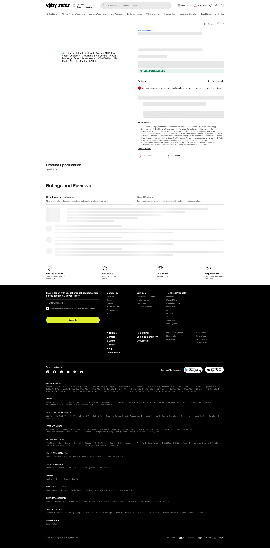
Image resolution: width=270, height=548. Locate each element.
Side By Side (154, 432)
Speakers (213, 416)
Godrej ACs (110, 387)
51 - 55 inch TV (68, 405)
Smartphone (111, 300)
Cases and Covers (127, 490)
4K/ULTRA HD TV (135, 403)
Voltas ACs (61, 387)
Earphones (100, 456)
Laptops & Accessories (97, 14)
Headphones (87, 456)
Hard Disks (164, 501)
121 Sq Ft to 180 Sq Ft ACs (132, 391)
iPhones (64, 490)
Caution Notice (201, 339)
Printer (126, 513)
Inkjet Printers (138, 513)
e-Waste (111, 341)
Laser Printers (153, 513)
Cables (89, 490)
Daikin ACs (74, 387)
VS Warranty (141, 303)
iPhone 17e (170, 307)
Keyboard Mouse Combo (78, 501)
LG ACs (85, 387)
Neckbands (73, 456)
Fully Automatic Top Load (131, 430)
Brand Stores (206, 14)
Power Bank (111, 490)
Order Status (113, 352)
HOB (177, 443)
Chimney (77, 443)
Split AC (66, 430)
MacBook (60, 513)
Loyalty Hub (219, 14)
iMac (118, 513)
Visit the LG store (144, 30)
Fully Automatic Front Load (181, 430)
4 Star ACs (50, 391)
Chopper (88, 443)
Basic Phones (76, 490)
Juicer (185, 443)
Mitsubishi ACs (125, 387)
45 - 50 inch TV (52, 405)
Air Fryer (140, 443)
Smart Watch (51, 524)
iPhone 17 (170, 297)
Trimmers (50, 468)
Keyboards (59, 501)
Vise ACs (49, 387)
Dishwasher (86, 432)
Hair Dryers (103, 468)
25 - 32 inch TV (189, 403)
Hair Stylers (72, 468)
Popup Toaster (82, 445)
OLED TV (120, 403)
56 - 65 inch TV (84, 405)
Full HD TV (97, 416)
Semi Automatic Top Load (156, 430)
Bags (94, 501)
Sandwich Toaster (98, 445)
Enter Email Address (57, 303)
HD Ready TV (61, 416)
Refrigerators (100, 432)
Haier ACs (197, 387)
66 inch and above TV (103, 405)
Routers (200, 513)
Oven (70, 445)
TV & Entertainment (153, 14)
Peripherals (132, 501)
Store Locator (186, 6)
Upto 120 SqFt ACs (110, 391)
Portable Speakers (115, 456)
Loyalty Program (143, 300)
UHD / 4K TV (84, 416)
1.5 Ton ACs (122, 389)
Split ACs (50, 389)
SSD (155, 501)
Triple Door (141, 432)
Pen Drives (145, 501)
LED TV (49, 416)
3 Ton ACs (188, 389)
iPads (58, 479)
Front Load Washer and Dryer (58, 432)
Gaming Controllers (170, 416)
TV (167, 317)
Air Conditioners (52, 14)
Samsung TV (74, 403)
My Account (143, 341)
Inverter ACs (93, 391)
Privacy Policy (201, 343)
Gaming (110, 314)
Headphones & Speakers (188, 14)
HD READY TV (173, 403)
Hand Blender (153, 443)
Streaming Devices (113, 416)
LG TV (85, 403)
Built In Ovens (64, 443)
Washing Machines (114, 307)
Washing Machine (173, 324)
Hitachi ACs (153, 387)
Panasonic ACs (168, 387)
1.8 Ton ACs (136, 389)
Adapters (99, 490)
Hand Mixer (167, 443)
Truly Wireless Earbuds (55, 456)
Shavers (61, 468)
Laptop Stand (118, 501)
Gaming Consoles (150, 416)
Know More (175, 156)
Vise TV (62, 403)
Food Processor (126, 443)
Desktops (89, 513)
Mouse (49, 501)
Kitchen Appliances (134, 14)
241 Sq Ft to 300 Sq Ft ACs (184, 391)
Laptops (110, 303)
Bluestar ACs (97, 387)
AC (167, 310)
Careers (111, 337)
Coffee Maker (100, 443)
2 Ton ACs (149, 389)
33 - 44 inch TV (205, 403)
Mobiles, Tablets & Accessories (73, 14)
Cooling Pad (104, 501)
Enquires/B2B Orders (144, 307)
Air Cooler (170, 314)
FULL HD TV (150, 403)
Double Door (127, 432)
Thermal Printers (186, 513)
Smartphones (51, 490)
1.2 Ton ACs (109, 389)
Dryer (76, 432)
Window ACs (62, 389)
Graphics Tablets (71, 479)
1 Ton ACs (96, 389)
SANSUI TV (50, 403)
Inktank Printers (169, 513)
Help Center (202, 6)
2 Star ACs (200, 389)
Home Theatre (200, 416)
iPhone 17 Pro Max (173, 303)
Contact (111, 345)
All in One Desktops (104, 513)
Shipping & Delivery (147, 337)
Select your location (84, 7)
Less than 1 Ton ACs (79, 389)
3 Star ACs (212, 389)
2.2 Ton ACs (162, 389)
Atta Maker (50, 443)
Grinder (215, 443)
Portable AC (92, 430)
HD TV (161, 403)
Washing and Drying (108, 430)
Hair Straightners (88, 468)
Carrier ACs (140, 387)
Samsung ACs (184, 387)
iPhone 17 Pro (171, 300)
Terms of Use (201, 336)
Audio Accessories (132, 416)
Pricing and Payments (174, 333)
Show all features (144, 149)
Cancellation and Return (146, 297)
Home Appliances (116, 14)
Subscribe (72, 320)
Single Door (114, 432)
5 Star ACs (62, 391)
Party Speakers (112, 310)
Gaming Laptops (74, 513)
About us (112, 333)
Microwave (60, 445)
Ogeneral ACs (210, 387)
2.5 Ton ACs (175, 389)
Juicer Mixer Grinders (200, 443)
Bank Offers (170, 339)
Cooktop (113, 443)
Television (110, 297)
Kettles (49, 445)
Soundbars (185, 416)
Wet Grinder (114, 445)
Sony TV (95, 403)
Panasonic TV (107, 403)
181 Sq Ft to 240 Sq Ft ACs (158, 391)
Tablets (49, 479)
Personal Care (169, 14)
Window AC (78, 430)
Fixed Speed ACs (78, 391)
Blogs (110, 348)
